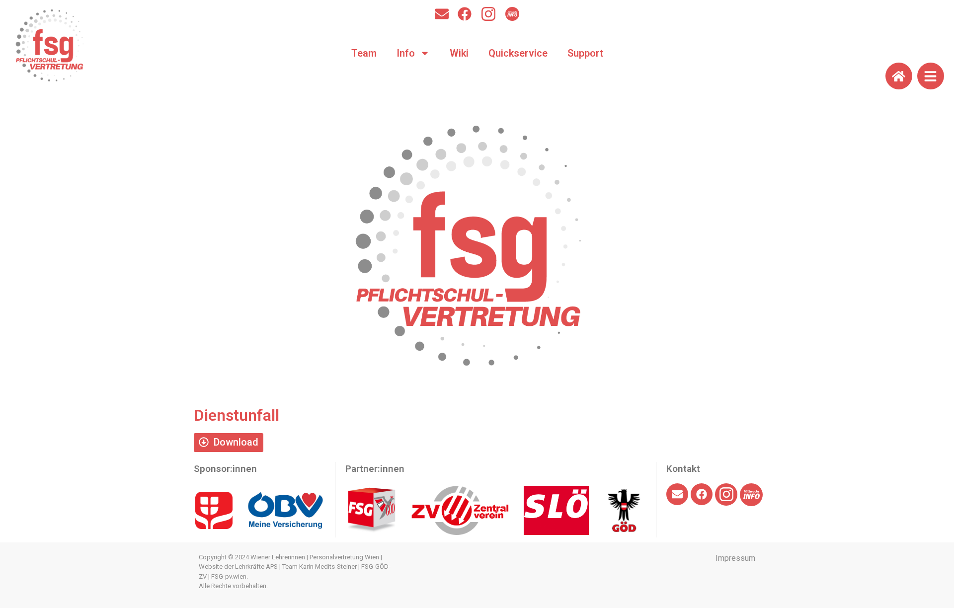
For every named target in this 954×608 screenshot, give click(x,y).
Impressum (735, 558)
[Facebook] (465, 14)
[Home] (898, 76)
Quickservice (518, 53)
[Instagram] (488, 14)
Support (585, 53)
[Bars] (930, 76)
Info (406, 53)
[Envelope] (442, 14)
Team (364, 53)
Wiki (459, 53)
